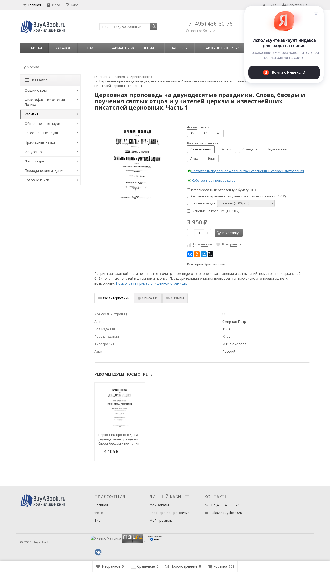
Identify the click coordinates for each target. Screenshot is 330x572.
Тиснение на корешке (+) (214, 211)
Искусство (33, 151)
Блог (74, 5)
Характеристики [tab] (116, 298)
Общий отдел (36, 90)
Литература (34, 161)
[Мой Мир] (204, 254)
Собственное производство (213, 180)
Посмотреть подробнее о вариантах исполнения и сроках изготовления (247, 171)
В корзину (230, 232)
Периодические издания (44, 170)
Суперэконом (200, 149)
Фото (56, 5)
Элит (211, 158)
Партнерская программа (169, 512)
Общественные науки (42, 123)
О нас (89, 48)
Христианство (214, 264)
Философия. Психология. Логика (45, 102)
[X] (210, 254)
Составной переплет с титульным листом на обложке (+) (238, 196)
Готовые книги (37, 180)
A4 (205, 133)
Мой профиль (160, 520)
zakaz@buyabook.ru (226, 512)
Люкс (194, 158)
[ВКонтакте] (190, 254)
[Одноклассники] (197, 254)
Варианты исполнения (132, 48)
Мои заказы (159, 505)
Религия (31, 114)
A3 (219, 133)
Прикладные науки (40, 142)
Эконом (227, 149)
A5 (192, 133)
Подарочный (277, 149)
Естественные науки (41, 133)
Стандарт (249, 149)
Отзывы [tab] (177, 298)
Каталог (63, 48)
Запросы (179, 48)
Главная (34, 5)
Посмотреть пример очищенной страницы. (151, 283)
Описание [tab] (150, 298)
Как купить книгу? (221, 48)
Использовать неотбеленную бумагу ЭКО (223, 190)
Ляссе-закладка (202, 203)
